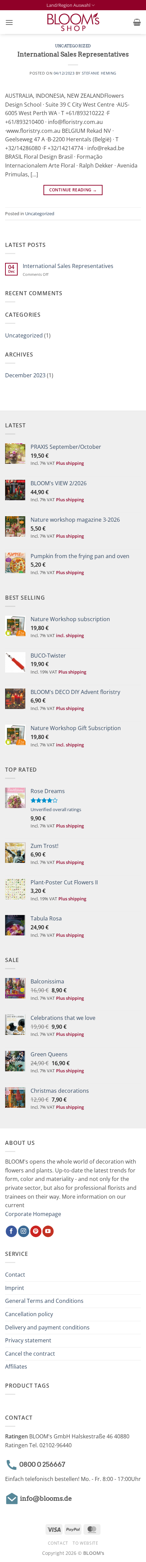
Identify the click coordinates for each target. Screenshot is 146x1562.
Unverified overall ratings (56, 809)
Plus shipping (70, 463)
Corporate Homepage (33, 1214)
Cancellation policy (29, 1314)
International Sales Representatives (73, 54)
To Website (85, 1543)
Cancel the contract (30, 1353)
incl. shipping (70, 635)
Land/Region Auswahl (68, 5)
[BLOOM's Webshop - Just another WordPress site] (73, 22)
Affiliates (16, 1366)
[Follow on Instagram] (23, 1231)
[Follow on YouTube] (48, 1231)
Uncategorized (73, 46)
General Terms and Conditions (44, 1301)
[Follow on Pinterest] (35, 1231)
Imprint (14, 1288)
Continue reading (73, 190)
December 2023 (25, 375)
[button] (9, 22)
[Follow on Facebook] (11, 1231)
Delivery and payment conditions (47, 1327)
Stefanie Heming (99, 73)
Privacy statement (28, 1340)
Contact (15, 1274)
